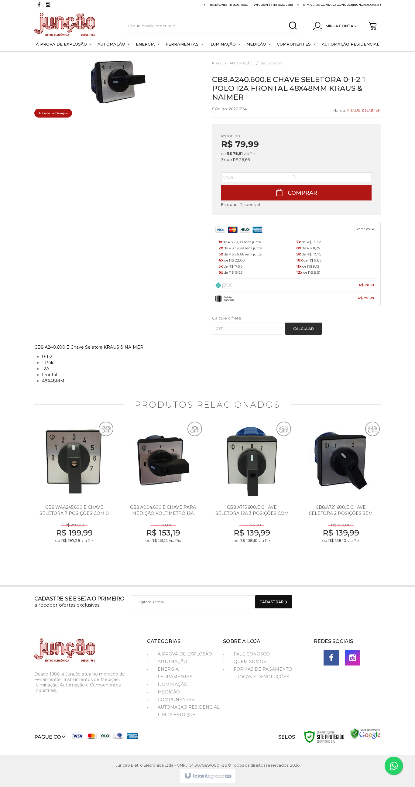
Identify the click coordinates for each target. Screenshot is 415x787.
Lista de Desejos (54, 113)
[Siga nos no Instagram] (48, 5)
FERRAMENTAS (175, 676)
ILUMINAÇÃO (172, 684)
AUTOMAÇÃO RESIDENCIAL (189, 707)
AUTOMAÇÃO (241, 63)
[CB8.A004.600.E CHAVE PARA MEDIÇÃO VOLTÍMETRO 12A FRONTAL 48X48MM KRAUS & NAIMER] (163, 491)
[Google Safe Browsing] (365, 733)
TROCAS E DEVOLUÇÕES (261, 676)
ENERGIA (168, 669)
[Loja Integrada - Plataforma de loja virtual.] (207, 776)
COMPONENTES (176, 699)
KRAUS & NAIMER (364, 110)
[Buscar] (292, 25)
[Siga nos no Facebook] (38, 5)
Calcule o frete (226, 318)
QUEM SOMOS (250, 661)
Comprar (301, 193)
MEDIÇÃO (169, 692)
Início (216, 63)
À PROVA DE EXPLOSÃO (185, 654)
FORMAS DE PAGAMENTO (263, 669)
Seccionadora (272, 63)
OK (303, 329)
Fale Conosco (252, 654)
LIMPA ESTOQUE (176, 714)
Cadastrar (272, 602)
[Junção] (72, 25)
